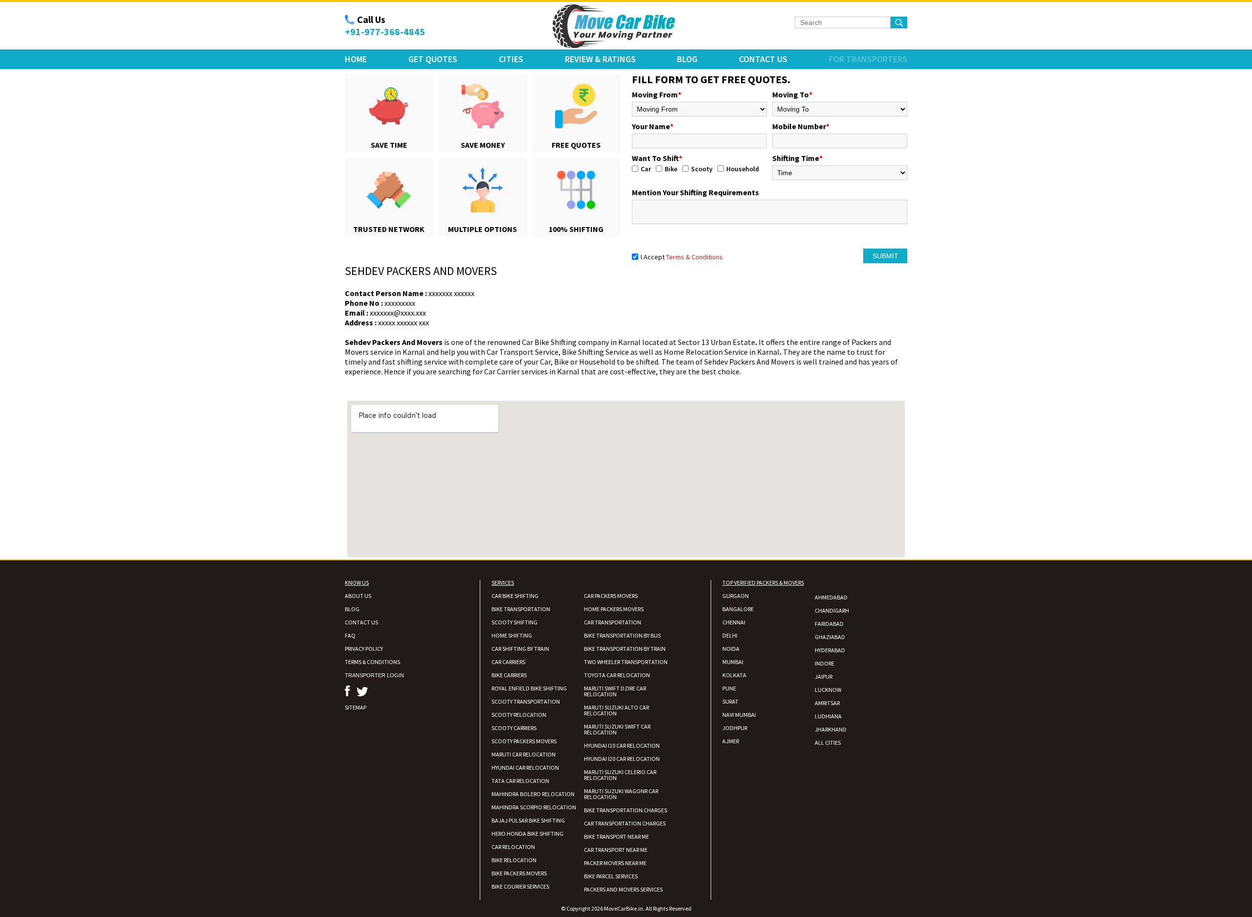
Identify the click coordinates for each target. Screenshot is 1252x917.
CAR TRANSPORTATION (612, 622)
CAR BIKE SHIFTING (515, 595)
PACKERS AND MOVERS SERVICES (623, 889)
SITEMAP (355, 707)
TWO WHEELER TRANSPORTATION (626, 661)
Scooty (702, 168)
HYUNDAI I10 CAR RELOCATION (622, 745)
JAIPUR (823, 676)
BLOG (352, 609)
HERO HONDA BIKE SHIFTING (527, 833)
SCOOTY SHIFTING (514, 622)
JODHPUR (734, 728)
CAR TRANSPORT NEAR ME (616, 849)
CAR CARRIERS (508, 661)
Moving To (792, 94)
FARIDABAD (829, 623)
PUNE (729, 688)
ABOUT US (358, 595)
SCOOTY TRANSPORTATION (526, 701)
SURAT (730, 701)
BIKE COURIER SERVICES (520, 886)
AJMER (730, 741)
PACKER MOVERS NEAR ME (615, 863)
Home (356, 59)
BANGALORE (738, 609)
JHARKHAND (831, 729)
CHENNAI (733, 622)
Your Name (652, 126)
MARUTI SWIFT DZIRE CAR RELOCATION (615, 691)
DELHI (730, 635)
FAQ (350, 635)
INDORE (824, 663)
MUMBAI (732, 661)
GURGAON (735, 595)
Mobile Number (800, 126)
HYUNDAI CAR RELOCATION (525, 767)
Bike (671, 168)
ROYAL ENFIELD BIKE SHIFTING (529, 688)
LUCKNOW (828, 689)
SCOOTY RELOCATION (519, 714)
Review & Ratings (600, 59)
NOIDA (730, 648)
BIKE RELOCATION (514, 860)
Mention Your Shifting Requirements (695, 192)
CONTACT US (361, 622)
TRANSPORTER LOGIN (374, 675)
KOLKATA (734, 675)
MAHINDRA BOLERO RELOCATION (533, 794)
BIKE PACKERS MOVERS (519, 873)
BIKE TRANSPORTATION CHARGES (625, 810)
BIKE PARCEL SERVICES (611, 876)
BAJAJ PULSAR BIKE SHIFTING (528, 820)
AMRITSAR (827, 703)
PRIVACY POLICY (364, 648)
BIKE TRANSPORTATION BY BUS (622, 635)
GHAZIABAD (830, 637)
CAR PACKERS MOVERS (611, 595)
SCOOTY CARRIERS (514, 728)
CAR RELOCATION (513, 846)
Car (646, 168)
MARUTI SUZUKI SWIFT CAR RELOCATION (617, 729)
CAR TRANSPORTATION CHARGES (625, 823)
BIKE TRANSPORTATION (521, 609)
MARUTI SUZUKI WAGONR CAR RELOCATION (621, 794)
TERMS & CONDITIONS (372, 661)
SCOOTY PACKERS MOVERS (524, 741)
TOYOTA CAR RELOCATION (617, 675)
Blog (687, 59)
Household (742, 168)
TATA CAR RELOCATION (520, 780)
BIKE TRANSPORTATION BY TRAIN (625, 648)
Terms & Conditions (694, 256)
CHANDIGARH (832, 610)
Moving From (656, 94)
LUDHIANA (828, 716)
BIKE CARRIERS (509, 675)
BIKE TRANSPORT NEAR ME (616, 836)
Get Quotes (432, 59)
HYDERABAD (830, 650)
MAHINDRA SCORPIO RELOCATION (534, 807)
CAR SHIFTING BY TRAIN (520, 648)
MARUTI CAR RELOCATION (524, 754)
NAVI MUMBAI (739, 714)
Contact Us (763, 59)
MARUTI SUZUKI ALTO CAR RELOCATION (616, 710)
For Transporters (868, 59)
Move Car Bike (614, 26)
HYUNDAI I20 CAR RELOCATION (622, 758)
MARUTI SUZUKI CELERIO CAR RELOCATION (620, 774)
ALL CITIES (828, 742)
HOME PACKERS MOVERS (614, 609)
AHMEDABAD (831, 597)
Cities (511, 59)
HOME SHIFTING (512, 635)
